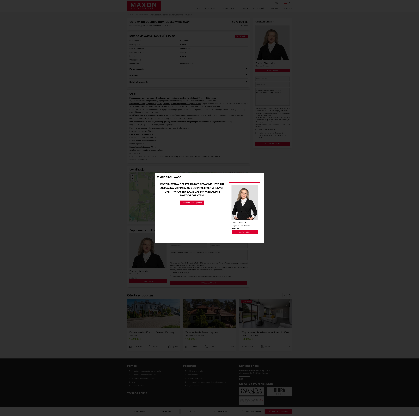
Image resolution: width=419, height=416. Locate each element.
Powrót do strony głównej (192, 202)
